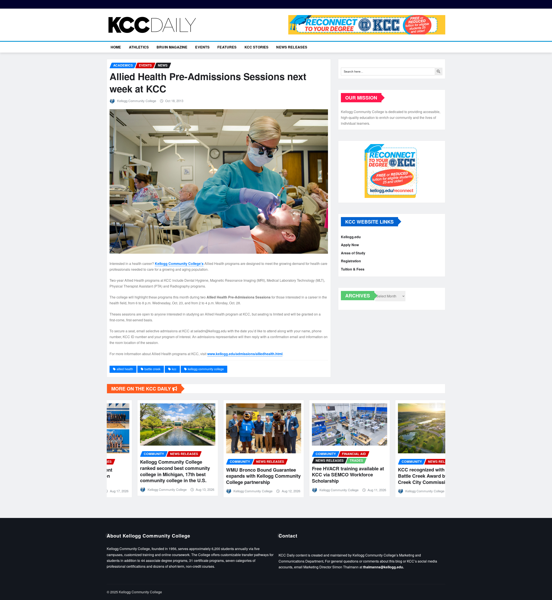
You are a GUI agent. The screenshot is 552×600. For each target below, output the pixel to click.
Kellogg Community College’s (179, 263)
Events (202, 47)
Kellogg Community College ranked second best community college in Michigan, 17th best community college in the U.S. (144, 471)
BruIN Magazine (172, 47)
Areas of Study (353, 252)
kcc (174, 369)
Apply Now (350, 244)
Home (116, 47)
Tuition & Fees (352, 269)
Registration (351, 261)
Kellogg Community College (136, 100)
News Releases (291, 47)
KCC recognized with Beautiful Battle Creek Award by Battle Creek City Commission (401, 475)
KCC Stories (257, 47)
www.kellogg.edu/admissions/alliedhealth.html (244, 353)
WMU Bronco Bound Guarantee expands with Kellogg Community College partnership (233, 475)
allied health (125, 369)
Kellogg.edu (351, 236)
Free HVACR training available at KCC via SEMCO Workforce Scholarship (317, 474)
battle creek (152, 369)
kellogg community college (206, 369)
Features (227, 47)
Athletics (139, 47)
